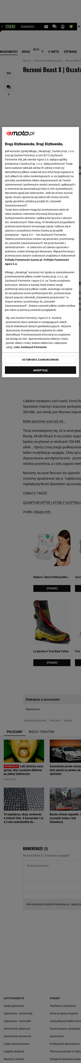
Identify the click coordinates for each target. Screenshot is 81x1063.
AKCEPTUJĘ (40, 370)
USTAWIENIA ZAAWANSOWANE (40, 359)
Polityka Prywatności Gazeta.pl (23, 259)
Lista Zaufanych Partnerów (30, 346)
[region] (40, 252)
